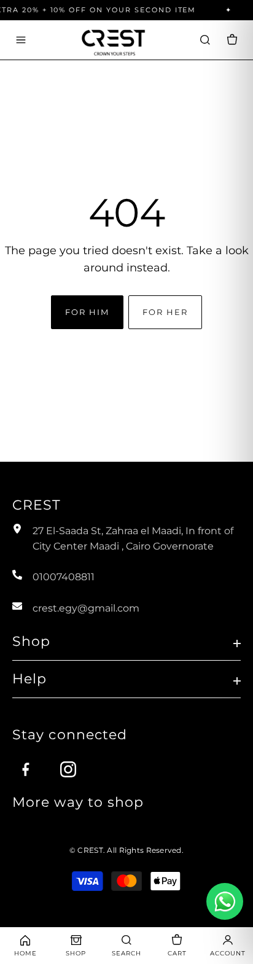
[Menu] (20, 39)
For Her (164, 312)
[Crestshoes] (113, 39)
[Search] (205, 39)
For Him (87, 312)
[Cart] (232, 39)
